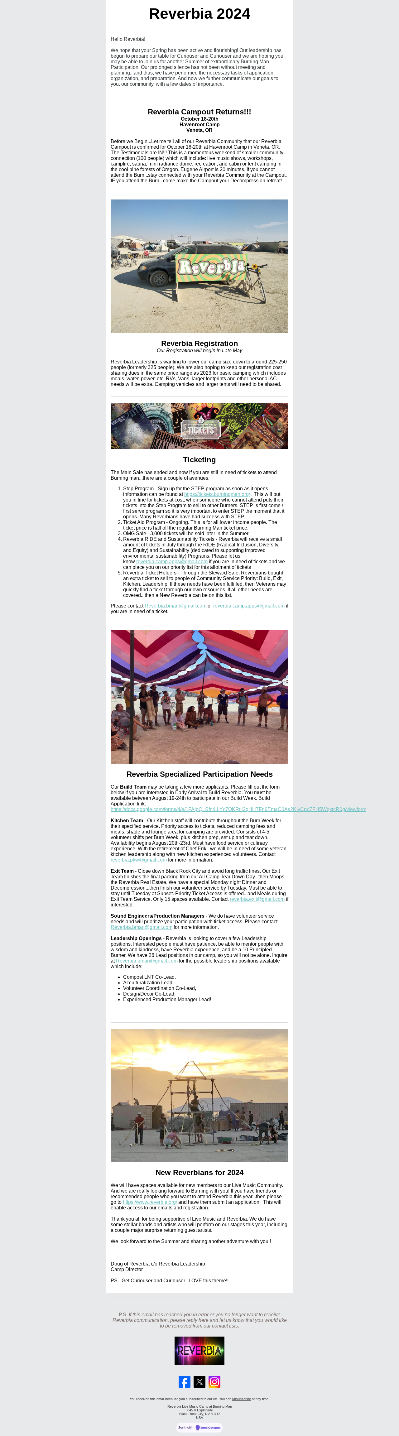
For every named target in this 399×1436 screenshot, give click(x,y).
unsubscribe (241, 1399)
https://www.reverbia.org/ (150, 1202)
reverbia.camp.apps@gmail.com (172, 561)
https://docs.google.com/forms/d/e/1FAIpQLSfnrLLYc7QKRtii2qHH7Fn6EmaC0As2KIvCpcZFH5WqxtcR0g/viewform (238, 809)
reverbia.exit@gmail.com (257, 899)
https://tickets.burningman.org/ (217, 494)
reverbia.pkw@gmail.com (139, 859)
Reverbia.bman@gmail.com (175, 605)
